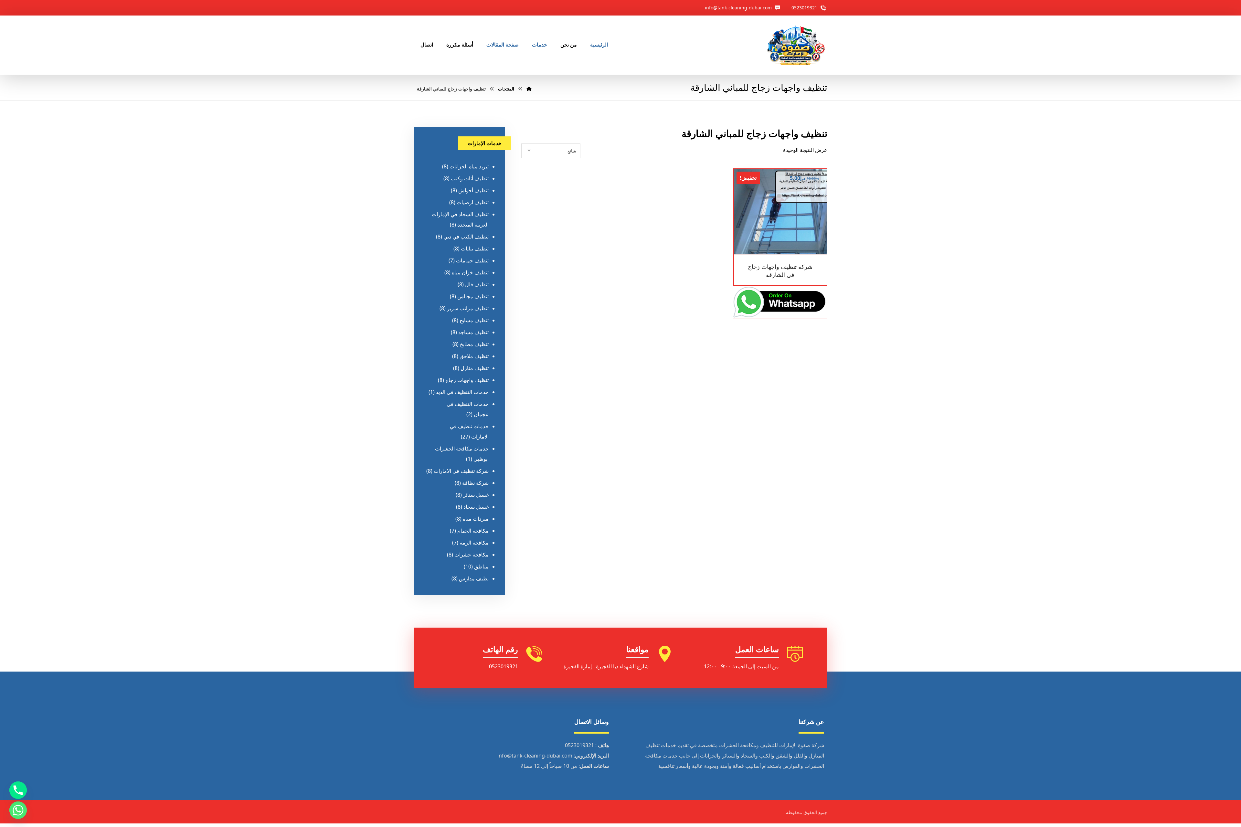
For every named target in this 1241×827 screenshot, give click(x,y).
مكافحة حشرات (471, 554)
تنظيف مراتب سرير (468, 308)
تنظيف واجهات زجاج (467, 380)
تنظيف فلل (477, 284)
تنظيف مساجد (473, 332)
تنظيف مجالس (473, 296)
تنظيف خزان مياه (470, 272)
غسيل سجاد (476, 506)
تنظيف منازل (475, 368)
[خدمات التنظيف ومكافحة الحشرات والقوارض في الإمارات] (795, 45)
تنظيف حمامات (472, 260)
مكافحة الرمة (474, 542)
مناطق (481, 566)
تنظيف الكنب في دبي (466, 236)
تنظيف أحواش (473, 190)
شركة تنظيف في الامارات (461, 470)
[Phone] (18, 790)
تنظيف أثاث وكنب (470, 178)
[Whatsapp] (18, 810)
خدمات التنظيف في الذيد (462, 392)
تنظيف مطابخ (474, 344)
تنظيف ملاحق (474, 356)
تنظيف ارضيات (473, 202)
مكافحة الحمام (473, 530)
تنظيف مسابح (474, 320)
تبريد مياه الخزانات (469, 166)
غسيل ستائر (476, 494)
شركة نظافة (475, 482)
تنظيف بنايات (475, 248)
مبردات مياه (476, 518)
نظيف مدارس (474, 578)
